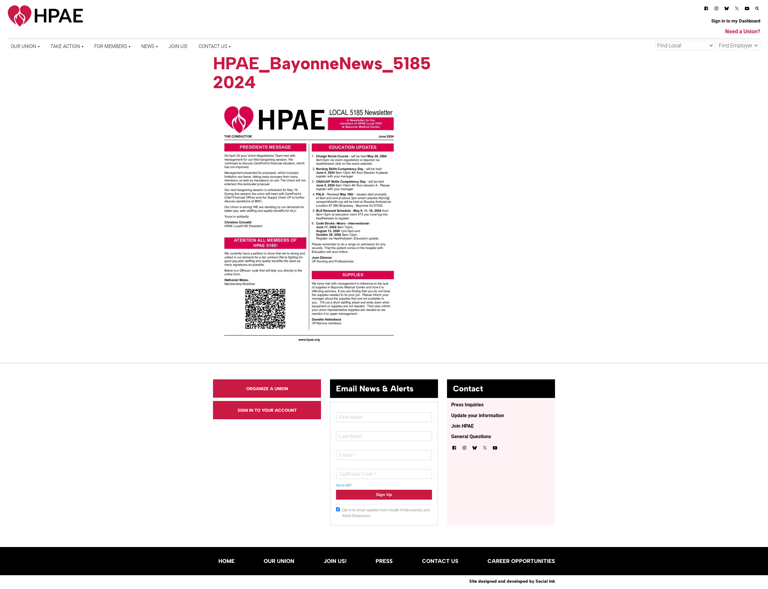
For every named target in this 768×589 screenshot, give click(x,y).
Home (226, 561)
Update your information (477, 415)
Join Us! (178, 46)
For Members (110, 46)
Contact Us (213, 46)
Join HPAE (462, 426)
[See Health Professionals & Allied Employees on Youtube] (747, 9)
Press (384, 561)
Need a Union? (742, 31)
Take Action (65, 46)
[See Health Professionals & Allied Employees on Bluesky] (727, 9)
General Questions (471, 436)
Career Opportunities (521, 561)
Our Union (23, 46)
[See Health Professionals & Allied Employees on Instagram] (716, 9)
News (147, 46)
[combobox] (685, 45)
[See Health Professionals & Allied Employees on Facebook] (706, 9)
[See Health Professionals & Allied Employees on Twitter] (737, 9)
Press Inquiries (467, 405)
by (512, 581)
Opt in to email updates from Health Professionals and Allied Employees (386, 513)
